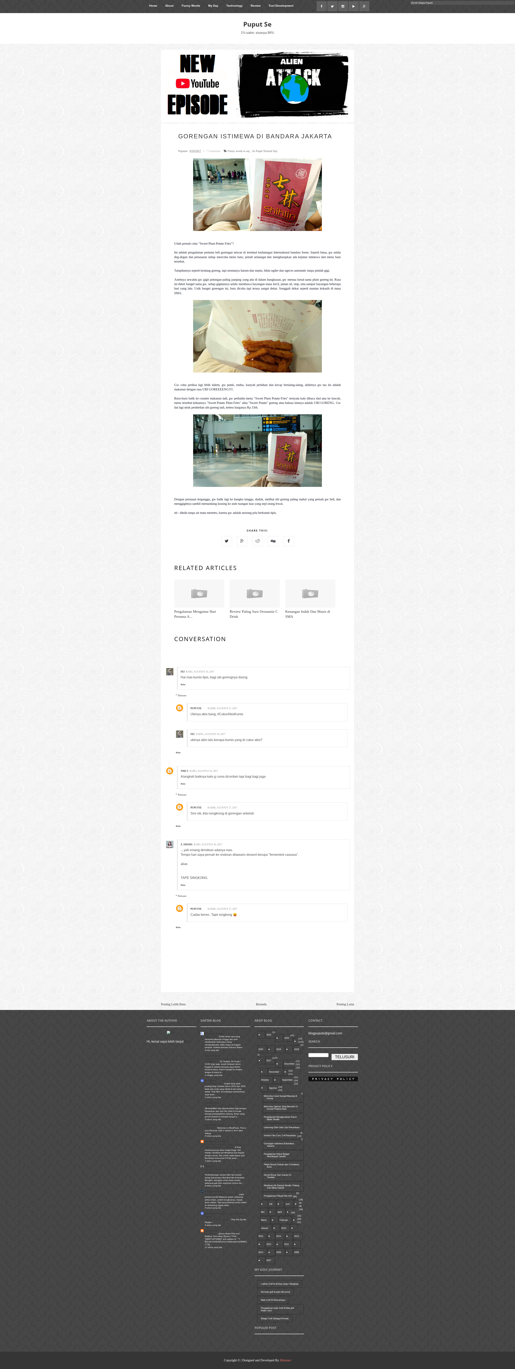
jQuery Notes (211, 1233)
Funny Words (191, 5)
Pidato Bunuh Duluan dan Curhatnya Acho (281, 1165)
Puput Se (257, 24)
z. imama (187, 844)
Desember (289, 1064)
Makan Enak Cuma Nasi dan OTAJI (221, 1194)
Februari (284, 1220)
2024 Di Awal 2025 (214, 1083)
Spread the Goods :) (215, 1125)
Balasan (182, 695)
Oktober (265, 1080)
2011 (286, 1244)
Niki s (184, 771)
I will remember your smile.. (217, 1219)
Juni (287, 1204)
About (169, 5)
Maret (264, 1220)
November (274, 1072)
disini (188, 1041)
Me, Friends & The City (217, 1141)
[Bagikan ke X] (226, 541)
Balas (183, 684)
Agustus (273, 1088)
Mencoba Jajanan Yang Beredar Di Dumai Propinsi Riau (281, 1107)
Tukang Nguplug (213, 1191)
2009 (278, 1252)
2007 (268, 1260)
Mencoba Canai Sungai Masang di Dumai (280, 1097)
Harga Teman (211, 1036)
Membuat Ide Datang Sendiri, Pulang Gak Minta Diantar (281, 1186)
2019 (278, 1049)
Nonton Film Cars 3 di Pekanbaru (280, 1135)
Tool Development (281, 5)
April (279, 1212)
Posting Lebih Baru (173, 1004)
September (287, 1080)
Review (256, 5)
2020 (260, 1049)
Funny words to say (239, 151)
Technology (234, 5)
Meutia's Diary (212, 1103)
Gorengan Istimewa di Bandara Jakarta (279, 1144)
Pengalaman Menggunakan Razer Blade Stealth (280, 1118)
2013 (296, 1236)
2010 (260, 1252)
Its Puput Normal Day (264, 151)
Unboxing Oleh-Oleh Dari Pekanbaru (282, 1127)
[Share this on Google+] (242, 541)
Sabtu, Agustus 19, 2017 (210, 734)
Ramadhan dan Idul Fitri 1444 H (220, 1106)
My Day (213, 5)
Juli (270, 1204)
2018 (296, 1049)
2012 (268, 1244)
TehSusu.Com (212, 1055)
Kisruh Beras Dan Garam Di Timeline (277, 1176)
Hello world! (210, 1128)
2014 (278, 1236)
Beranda (261, 1004)
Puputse (196, 708)
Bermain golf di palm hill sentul (275, 1292)
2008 (296, 1252)
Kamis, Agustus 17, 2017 (222, 708)
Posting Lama (345, 1004)
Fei (183, 671)
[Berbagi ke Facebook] (288, 541)
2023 (268, 1035)
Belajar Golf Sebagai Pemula (274, 1318)
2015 (260, 1236)
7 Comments (213, 151)
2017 (268, 1060)
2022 (286, 1038)
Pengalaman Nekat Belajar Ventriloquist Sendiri (276, 1155)
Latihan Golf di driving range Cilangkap (279, 1284)
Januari (264, 1228)
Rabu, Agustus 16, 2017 (200, 671)
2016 (283, 1228)
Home (153, 5)
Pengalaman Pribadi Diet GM (278, 1196)
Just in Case (211, 1230)
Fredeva (209, 1166)
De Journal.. (211, 1080)
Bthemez (285, 1360)
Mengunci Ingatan (214, 1033)
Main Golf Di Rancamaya (273, 1300)
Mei (262, 1212)
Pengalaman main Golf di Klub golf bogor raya (277, 1309)
